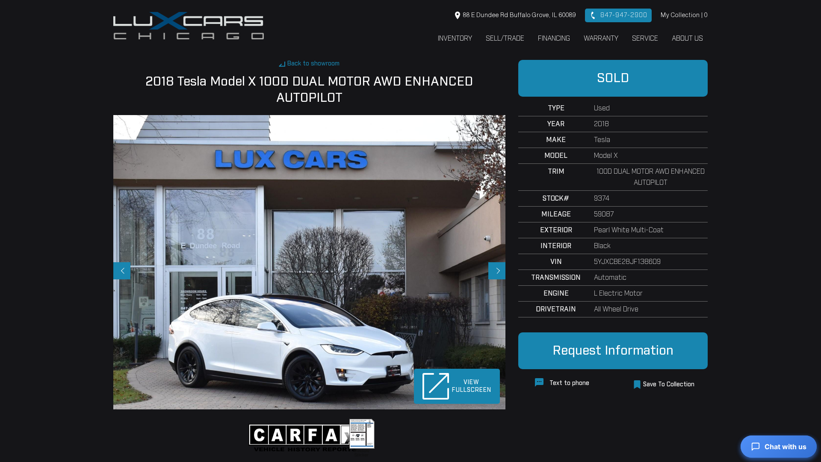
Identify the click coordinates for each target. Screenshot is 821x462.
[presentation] (121, 270)
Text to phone (568, 383)
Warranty (601, 38)
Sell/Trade (505, 38)
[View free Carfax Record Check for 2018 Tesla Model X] (306, 438)
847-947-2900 (622, 15)
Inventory (455, 38)
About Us (687, 38)
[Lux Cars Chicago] (188, 25)
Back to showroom (313, 64)
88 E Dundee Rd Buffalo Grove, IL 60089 (519, 15)
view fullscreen (471, 386)
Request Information (612, 350)
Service (645, 38)
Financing (554, 38)
